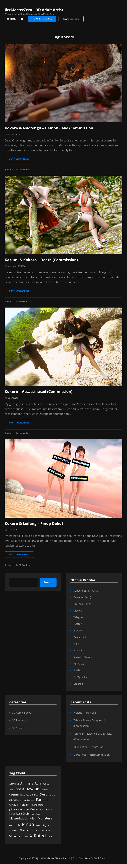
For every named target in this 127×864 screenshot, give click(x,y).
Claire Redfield (26, 795)
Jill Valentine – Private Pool (88, 747)
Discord (78, 610)
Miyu (33, 818)
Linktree (78, 683)
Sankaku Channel (83, 657)
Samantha (13, 830)
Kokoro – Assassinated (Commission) (38, 391)
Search (48, 582)
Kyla (12, 813)
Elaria (52, 795)
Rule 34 (77, 650)
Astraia (46, 784)
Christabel (14, 794)
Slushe (77, 670)
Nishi (17, 825)
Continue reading (21, 160)
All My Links (80, 677)
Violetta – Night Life (84, 712)
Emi (24, 800)
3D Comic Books (21, 712)
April (38, 783)
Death (44, 794)
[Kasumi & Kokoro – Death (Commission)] (63, 215)
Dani (36, 794)
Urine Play (45, 830)
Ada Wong (14, 783)
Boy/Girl (32, 788)
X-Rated (38, 836)
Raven (38, 825)
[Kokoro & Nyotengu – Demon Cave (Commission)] (63, 83)
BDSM (20, 789)
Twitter (77, 624)
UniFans (78, 604)
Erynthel (30, 800)
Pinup (28, 824)
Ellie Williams (15, 800)
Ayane (11, 790)
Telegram (78, 617)
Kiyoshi (49, 809)
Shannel (24, 830)
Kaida (26, 809)
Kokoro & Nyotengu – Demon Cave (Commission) (49, 127)
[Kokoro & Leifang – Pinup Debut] (63, 478)
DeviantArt (79, 637)
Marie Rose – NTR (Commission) (91, 754)
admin (10, 169)
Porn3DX (78, 663)
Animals (26, 783)
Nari (11, 825)
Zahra (50, 836)
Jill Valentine (15, 809)
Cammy (44, 790)
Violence (14, 836)
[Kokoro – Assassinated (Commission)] (63, 347)
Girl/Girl (13, 804)
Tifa (37, 830)
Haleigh (24, 804)
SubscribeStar (81, 590)
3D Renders (24, 169)
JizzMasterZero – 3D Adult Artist (34, 9)
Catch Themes (101, 858)
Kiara (42, 809)
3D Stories (18, 728)
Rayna (46, 825)
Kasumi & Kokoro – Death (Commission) (41, 259)
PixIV (76, 644)
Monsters (45, 818)
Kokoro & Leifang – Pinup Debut (34, 523)
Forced (42, 799)
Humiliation (37, 804)
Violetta (25, 837)
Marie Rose (35, 814)
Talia (32, 831)
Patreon (78, 597)
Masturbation (18, 818)
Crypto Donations (71, 18)
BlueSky (77, 630)
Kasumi (34, 809)
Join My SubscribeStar (42, 18)
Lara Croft (22, 813)
